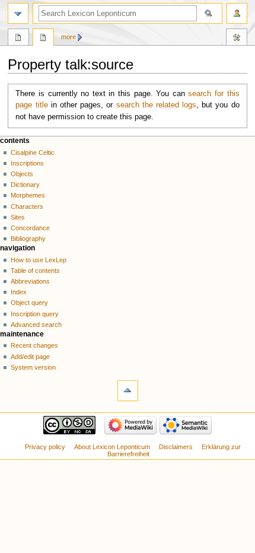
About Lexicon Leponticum (112, 446)
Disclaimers (176, 446)
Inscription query (35, 313)
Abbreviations (30, 281)
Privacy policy (45, 446)
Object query (29, 302)
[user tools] (237, 13)
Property (18, 38)
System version (33, 367)
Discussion (43, 38)
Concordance (30, 227)
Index (19, 291)
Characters (27, 206)
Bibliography (28, 238)
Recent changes (34, 345)
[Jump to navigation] (18, 13)
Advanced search (36, 324)
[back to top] (127, 390)
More (68, 36)
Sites (18, 217)
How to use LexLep (38, 259)
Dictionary (25, 184)
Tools (237, 38)
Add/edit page (30, 356)
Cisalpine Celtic (33, 152)
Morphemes (28, 195)
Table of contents (35, 270)
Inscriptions (27, 163)
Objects (22, 173)
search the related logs (156, 105)
